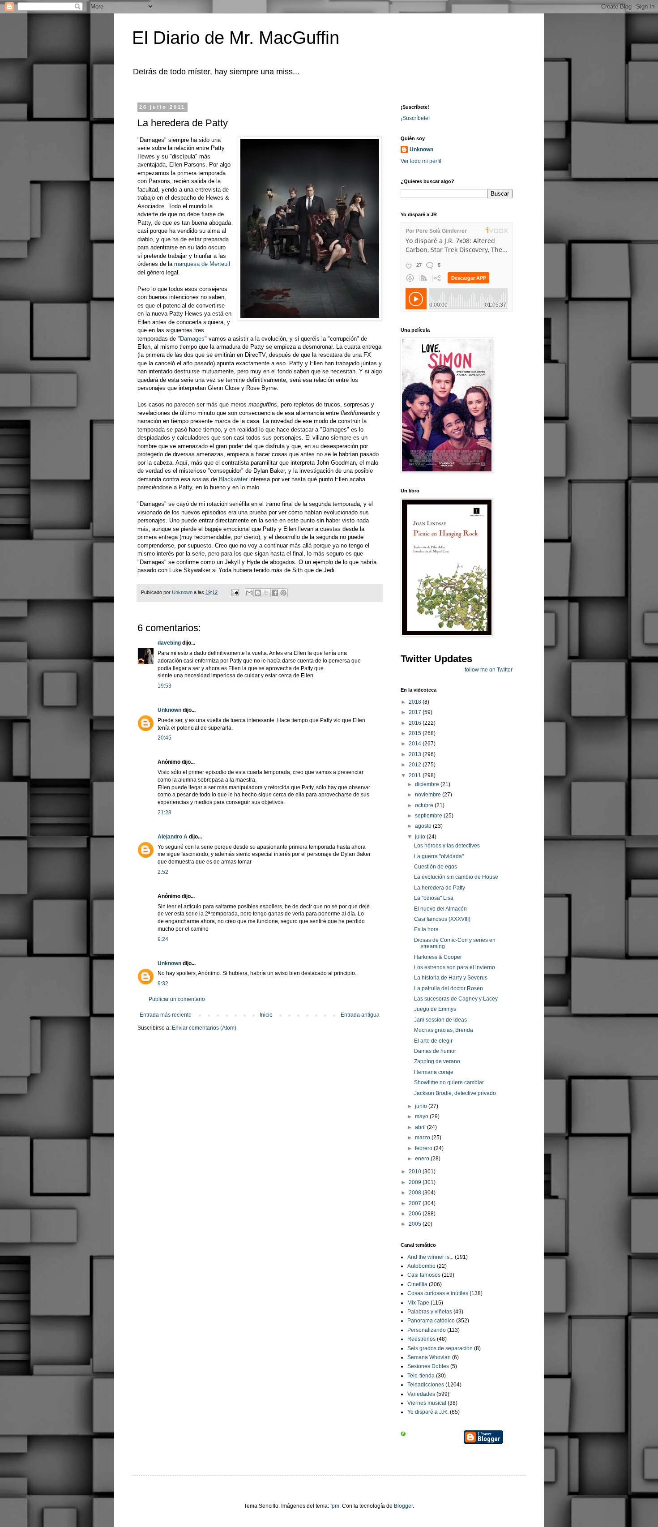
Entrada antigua (360, 1015)
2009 (416, 1182)
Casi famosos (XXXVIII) (442, 919)
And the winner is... (430, 1257)
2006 (416, 1213)
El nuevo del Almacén (440, 909)
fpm (334, 1506)
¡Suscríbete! (415, 118)
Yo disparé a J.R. (428, 1412)
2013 (416, 754)
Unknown (169, 710)
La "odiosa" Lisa (433, 898)
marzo (423, 1137)
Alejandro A (173, 837)
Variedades (421, 1394)
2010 (416, 1171)
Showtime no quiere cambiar (449, 1082)
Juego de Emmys (435, 1009)
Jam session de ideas (440, 1020)
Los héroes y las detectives (447, 846)
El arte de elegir (433, 1041)
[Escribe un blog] (257, 592)
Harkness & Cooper (438, 957)
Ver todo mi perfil (421, 161)
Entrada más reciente (166, 1015)
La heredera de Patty (439, 888)
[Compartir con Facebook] (274, 592)
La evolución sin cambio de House (456, 877)
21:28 (164, 812)
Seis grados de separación (440, 1348)
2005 (416, 1224)
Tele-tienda (421, 1376)
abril (421, 1127)
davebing (169, 643)
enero (423, 1158)
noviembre (428, 794)
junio (421, 1106)
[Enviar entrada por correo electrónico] (234, 592)
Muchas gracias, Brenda (443, 1030)
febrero (424, 1148)
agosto (424, 826)
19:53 (164, 686)
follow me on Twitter (489, 670)
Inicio (266, 1015)
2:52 (163, 872)
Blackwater (233, 479)
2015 (416, 733)
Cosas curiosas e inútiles (437, 1293)
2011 (416, 775)
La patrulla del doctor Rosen (448, 988)
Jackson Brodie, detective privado (455, 1093)
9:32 (163, 983)
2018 (416, 702)
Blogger (403, 1506)
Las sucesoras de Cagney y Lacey (456, 999)
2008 (416, 1192)
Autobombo (421, 1266)
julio (421, 837)
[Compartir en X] (266, 592)
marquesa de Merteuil (202, 264)
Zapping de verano (437, 1061)
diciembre (427, 784)
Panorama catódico (431, 1320)
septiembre (429, 816)
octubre (425, 805)
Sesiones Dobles (428, 1366)
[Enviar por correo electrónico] (249, 592)
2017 (416, 712)
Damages (192, 338)
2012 (416, 764)
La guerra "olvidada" (439, 856)
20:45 (164, 738)
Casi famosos (423, 1275)
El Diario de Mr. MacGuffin (235, 37)
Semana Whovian (429, 1357)
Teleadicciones (425, 1385)
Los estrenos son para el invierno (454, 967)
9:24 (163, 939)
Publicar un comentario (177, 999)
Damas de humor (435, 1051)
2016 (416, 723)
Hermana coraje (433, 1072)
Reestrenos (421, 1339)
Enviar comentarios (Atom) (204, 1028)
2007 (416, 1203)
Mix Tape (418, 1303)
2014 (416, 743)
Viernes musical (426, 1403)
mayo (422, 1116)
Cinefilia (417, 1284)
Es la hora (426, 929)
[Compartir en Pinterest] (283, 592)
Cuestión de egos (435, 867)
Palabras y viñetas (429, 1312)
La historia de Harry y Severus (450, 978)
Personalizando (426, 1330)
